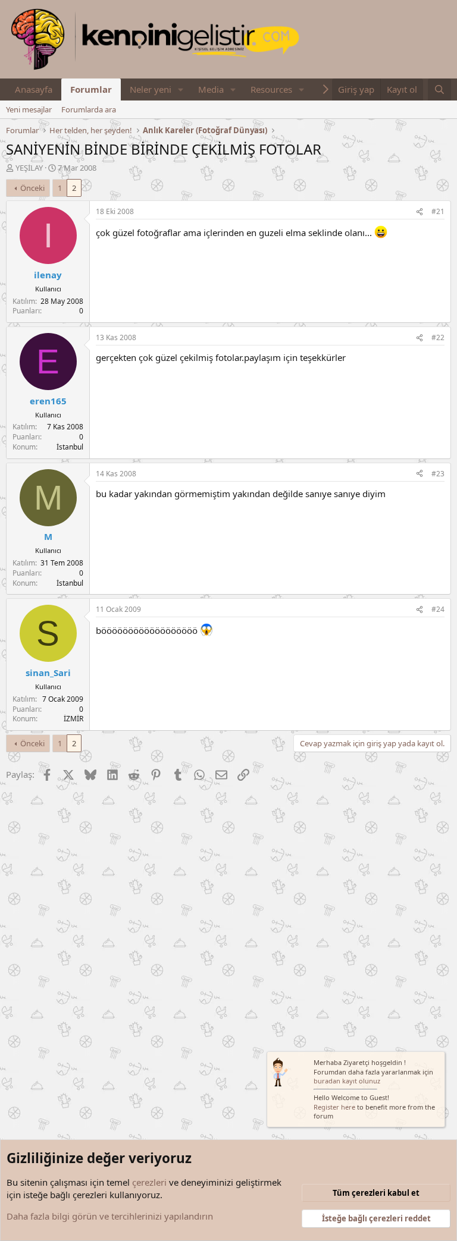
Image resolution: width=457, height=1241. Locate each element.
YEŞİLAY (29, 167)
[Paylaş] (419, 212)
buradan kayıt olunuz (347, 1080)
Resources (271, 89)
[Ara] (439, 89)
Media (211, 89)
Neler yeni (150, 89)
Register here (334, 1106)
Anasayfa (33, 89)
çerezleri (149, 1182)
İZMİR (73, 719)
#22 (438, 337)
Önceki (32, 188)
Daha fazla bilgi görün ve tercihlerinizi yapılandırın (110, 1216)
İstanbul (70, 447)
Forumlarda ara (88, 109)
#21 (438, 211)
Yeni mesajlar (29, 109)
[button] (181, 89)
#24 (438, 609)
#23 (438, 474)
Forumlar (91, 89)
